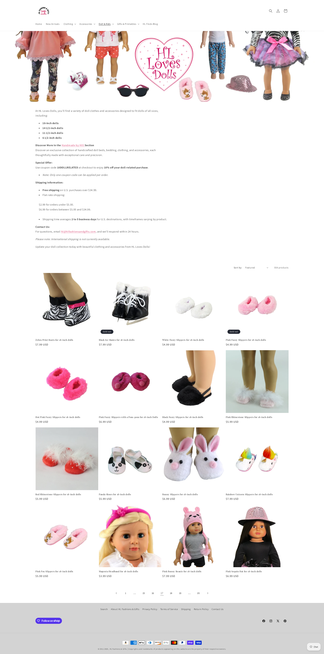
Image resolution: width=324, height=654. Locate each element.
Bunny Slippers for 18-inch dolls (180, 494)
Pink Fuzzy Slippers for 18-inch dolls (246, 340)
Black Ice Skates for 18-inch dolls (116, 340)
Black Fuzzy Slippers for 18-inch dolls (182, 417)
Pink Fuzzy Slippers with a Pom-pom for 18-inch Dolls (128, 417)
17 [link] (162, 593)
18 (171, 593)
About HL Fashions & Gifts (125, 609)
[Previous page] (116, 593)
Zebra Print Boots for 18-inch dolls (54, 340)
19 (180, 593)
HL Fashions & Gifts (118, 649)
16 (153, 593)
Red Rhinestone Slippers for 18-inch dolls (58, 494)
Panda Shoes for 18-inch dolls (115, 494)
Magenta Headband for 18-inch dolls (118, 571)
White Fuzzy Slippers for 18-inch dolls (183, 340)
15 (144, 593)
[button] (70, 23)
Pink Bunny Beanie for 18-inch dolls (181, 571)
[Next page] (207, 593)
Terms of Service (169, 609)
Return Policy (201, 609)
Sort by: (238, 267)
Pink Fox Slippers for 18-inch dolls (54, 571)
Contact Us (218, 609)
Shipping (186, 609)
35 (198, 593)
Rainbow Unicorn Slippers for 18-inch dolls (249, 494)
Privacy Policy (149, 609)
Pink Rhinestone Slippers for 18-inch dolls (249, 417)
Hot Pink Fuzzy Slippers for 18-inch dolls (57, 417)
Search (104, 609)
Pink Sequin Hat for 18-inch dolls (244, 571)
